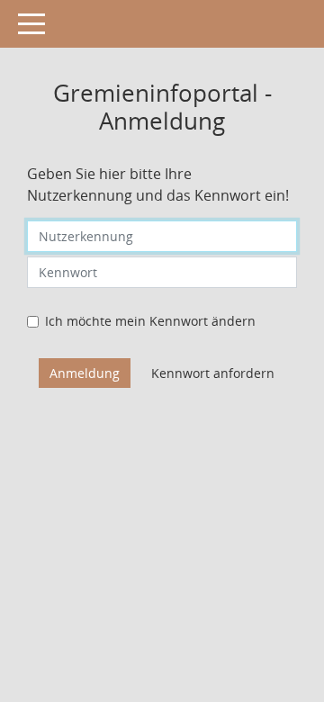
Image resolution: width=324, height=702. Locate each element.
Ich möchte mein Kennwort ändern (150, 320)
